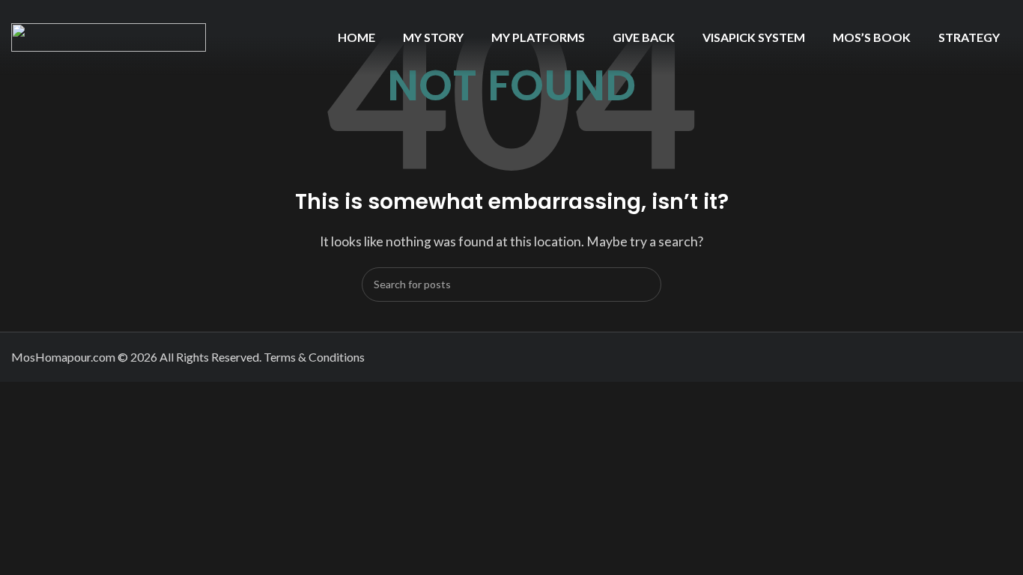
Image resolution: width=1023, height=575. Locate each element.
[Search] (644, 284)
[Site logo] (108, 35)
